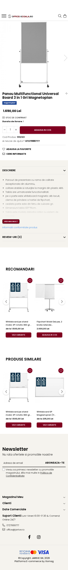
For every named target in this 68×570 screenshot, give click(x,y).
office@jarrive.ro (15, 529)
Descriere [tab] (8, 170)
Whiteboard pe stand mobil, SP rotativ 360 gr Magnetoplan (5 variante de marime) (18, 323)
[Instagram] (38, 537)
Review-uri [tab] (12, 237)
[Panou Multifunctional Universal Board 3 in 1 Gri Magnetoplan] (34, 54)
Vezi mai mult (11, 221)
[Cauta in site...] (60, 16)
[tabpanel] (34, 54)
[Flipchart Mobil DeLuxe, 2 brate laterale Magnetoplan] (49, 297)
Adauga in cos (42, 130)
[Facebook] (29, 537)
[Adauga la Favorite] (29, 280)
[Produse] (4, 16)
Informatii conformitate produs (19, 227)
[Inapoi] (65, 93)
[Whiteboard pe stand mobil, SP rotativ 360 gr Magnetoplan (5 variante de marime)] (18, 297)
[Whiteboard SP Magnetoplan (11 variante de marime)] (49, 387)
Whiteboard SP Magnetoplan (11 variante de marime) (47, 413)
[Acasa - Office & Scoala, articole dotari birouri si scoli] (20, 16)
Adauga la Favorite (18, 149)
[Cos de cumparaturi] (64, 16)
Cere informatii (16, 153)
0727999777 (12, 525)
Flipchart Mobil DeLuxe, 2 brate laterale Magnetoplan (49, 323)
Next (65, 58)
